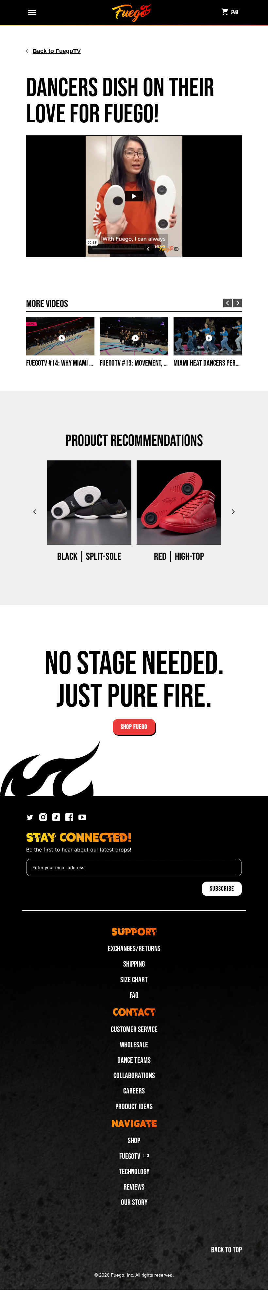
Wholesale (134, 1045)
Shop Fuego (134, 727)
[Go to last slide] (227, 303)
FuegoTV (129, 1156)
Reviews (134, 1187)
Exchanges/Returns (134, 949)
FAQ (134, 995)
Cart (235, 12)
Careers (134, 1091)
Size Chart (134, 980)
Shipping (134, 964)
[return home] (132, 12)
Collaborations (134, 1075)
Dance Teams (134, 1060)
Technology (134, 1172)
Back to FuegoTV (57, 51)
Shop (134, 1140)
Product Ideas (134, 1106)
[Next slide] (237, 303)
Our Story (134, 1202)
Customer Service (134, 1029)
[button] (30, 12)
